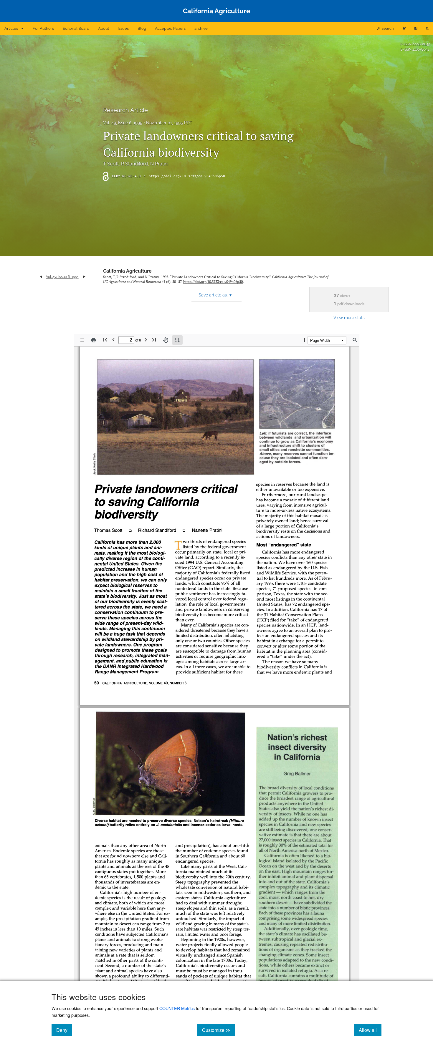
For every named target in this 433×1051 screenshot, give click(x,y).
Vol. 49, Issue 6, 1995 (122, 122)
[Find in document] (355, 340)
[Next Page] (145, 339)
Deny (64, 1029)
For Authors (43, 28)
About (103, 28)
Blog (142, 28)
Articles (11, 28)
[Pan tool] (165, 340)
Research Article (125, 110)
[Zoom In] (304, 340)
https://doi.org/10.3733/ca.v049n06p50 (187, 176)
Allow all (370, 1029)
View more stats (349, 317)
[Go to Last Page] (154, 339)
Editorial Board (76, 28)
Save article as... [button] (215, 295)
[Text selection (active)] (177, 340)
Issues (123, 28)
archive (201, 28)
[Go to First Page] (105, 339)
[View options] (82, 340)
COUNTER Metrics (177, 1008)
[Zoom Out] (298, 340)
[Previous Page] (113, 339)
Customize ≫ (218, 1029)
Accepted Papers (170, 28)
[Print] (93, 340)
